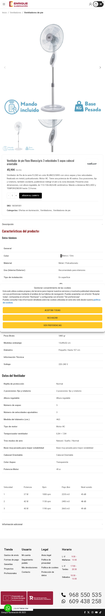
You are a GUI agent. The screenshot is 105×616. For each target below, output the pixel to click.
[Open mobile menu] (4, 4)
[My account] (91, 4)
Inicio (4, 12)
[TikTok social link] (100, 612)
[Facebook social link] (85, 612)
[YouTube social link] (96, 612)
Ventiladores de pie (33, 12)
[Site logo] (18, 4)
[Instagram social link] (92, 612)
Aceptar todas (52, 310)
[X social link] (89, 612)
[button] (5, 67)
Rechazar (52, 317)
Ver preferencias (52, 325)
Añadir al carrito (30, 196)
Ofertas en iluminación (29, 210)
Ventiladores (15, 12)
